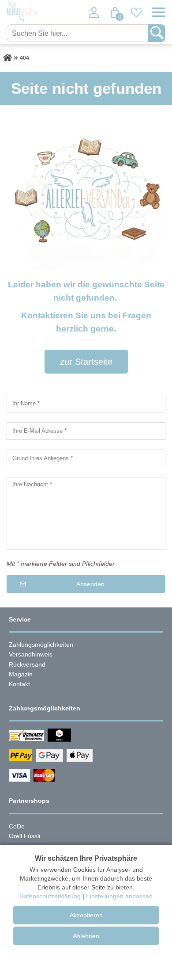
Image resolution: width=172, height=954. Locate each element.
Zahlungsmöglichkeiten (41, 644)
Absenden (90, 584)
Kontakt (19, 683)
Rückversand (27, 664)
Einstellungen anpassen (119, 896)
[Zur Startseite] (7, 58)
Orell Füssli (24, 836)
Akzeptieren (86, 915)
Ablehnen (86, 935)
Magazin (21, 674)
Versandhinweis (30, 654)
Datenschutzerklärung (50, 896)
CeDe (17, 826)
